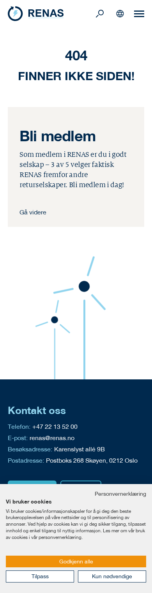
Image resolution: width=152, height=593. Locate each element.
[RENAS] (51, 13)
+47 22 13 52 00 (55, 426)
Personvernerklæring (120, 494)
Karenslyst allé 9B (79, 449)
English (120, 13)
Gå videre (32, 212)
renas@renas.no (52, 437)
